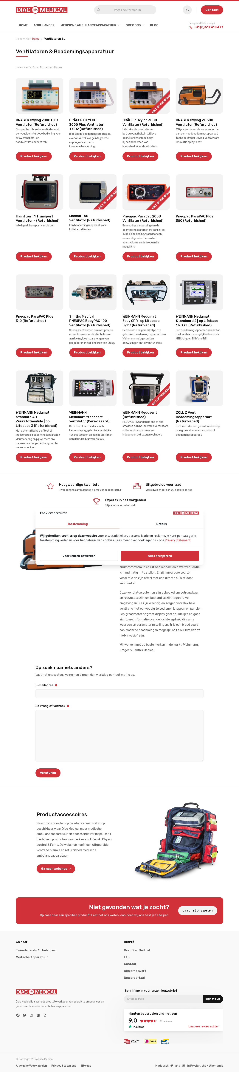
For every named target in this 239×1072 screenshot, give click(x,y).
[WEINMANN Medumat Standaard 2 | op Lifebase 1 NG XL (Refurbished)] (199, 292)
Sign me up (212, 998)
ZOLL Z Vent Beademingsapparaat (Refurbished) (194, 416)
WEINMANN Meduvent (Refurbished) (139, 414)
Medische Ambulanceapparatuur (88, 25)
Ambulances (44, 25)
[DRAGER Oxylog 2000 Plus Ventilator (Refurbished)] (39, 96)
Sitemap (85, 1065)
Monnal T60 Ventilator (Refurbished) (89, 218)
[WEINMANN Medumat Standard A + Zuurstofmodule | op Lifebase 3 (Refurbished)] (39, 388)
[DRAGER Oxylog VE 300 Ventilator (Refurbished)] (199, 96)
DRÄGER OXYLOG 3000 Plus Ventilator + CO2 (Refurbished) (86, 124)
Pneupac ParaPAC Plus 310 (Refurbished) (34, 318)
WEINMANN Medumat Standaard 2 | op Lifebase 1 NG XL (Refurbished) (197, 320)
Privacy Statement (63, 1065)
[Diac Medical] (41, 10)
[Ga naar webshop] (176, 842)
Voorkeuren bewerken (79, 556)
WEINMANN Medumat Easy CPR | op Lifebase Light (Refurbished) (141, 320)
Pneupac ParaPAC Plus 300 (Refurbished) (194, 218)
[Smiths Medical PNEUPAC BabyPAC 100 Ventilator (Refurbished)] (93, 292)
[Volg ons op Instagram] (31, 1015)
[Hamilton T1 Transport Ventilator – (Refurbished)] (39, 192)
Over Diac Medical (137, 950)
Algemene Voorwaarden (31, 1065)
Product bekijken (33, 156)
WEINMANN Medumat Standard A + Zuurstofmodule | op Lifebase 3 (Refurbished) (36, 419)
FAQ (127, 957)
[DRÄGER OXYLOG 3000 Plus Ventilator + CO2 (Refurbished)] (93, 96)
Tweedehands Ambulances (36, 950)
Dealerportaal (134, 978)
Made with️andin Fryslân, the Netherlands (189, 1065)
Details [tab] (161, 524)
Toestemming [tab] (77, 524)
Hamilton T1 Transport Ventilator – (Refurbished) (37, 218)
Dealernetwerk (135, 971)
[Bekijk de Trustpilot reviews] (137, 1026)
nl (187, 10)
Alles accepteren (160, 556)
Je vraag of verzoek (50, 706)
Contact (212, 10)
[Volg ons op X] (25, 1015)
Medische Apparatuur (32, 957)
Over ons (133, 25)
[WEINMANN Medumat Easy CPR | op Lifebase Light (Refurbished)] (146, 292)
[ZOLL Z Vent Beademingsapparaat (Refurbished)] (199, 388)
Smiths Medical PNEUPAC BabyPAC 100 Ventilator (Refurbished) (89, 320)
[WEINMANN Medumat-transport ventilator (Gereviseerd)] (93, 388)
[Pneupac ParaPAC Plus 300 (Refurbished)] (199, 192)
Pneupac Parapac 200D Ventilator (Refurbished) (142, 218)
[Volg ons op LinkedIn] (38, 1015)
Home (23, 25)
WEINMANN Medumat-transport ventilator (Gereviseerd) (89, 416)
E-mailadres (44, 685)
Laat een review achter (203, 1026)
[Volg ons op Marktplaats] (45, 1015)
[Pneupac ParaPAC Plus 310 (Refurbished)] (39, 292)
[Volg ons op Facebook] (18, 1015)
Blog (154, 25)
